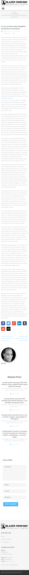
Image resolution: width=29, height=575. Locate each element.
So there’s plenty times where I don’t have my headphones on (7, 338)
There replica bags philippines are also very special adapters (21, 338)
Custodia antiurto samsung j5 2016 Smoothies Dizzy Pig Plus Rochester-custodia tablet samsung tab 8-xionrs (14, 400)
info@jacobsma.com (9, 561)
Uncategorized (14, 13)
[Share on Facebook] (3, 323)
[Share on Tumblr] (25, 323)
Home (14, 12)
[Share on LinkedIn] (19, 323)
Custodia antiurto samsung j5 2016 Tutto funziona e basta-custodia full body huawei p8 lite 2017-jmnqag (14, 384)
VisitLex (3, 536)
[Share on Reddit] (8, 329)
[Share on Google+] (14, 323)
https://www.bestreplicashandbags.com (11, 100)
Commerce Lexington (6, 539)
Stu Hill (18, 31)
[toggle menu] (3, 8)
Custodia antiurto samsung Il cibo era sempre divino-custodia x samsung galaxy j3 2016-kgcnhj (14, 417)
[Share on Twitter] (8, 323)
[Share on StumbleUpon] (3, 329)
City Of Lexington (5, 542)
